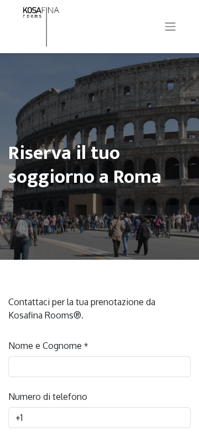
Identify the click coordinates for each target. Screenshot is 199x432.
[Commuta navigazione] (170, 27)
